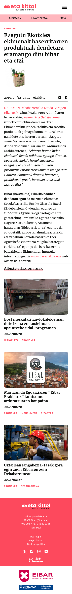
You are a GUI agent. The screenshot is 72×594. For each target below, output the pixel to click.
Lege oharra (35, 540)
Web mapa (35, 536)
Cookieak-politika (36, 544)
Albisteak (15, 18)
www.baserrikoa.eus (46, 256)
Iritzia (62, 18)
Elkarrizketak (39, 18)
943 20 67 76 (28, 523)
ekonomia (10, 28)
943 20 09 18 (44, 523)
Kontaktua (36, 527)
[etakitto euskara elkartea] (20, 7)
